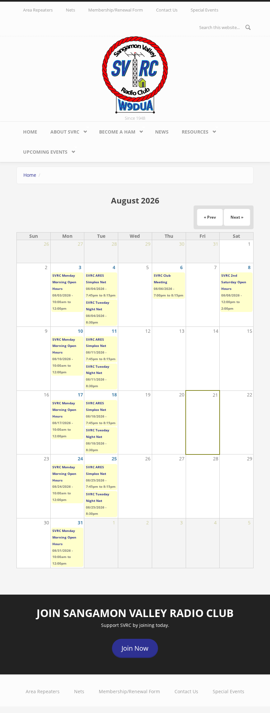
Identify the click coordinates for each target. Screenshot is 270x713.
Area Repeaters (38, 10)
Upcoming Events (42, 150)
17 (80, 394)
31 (80, 522)
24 (80, 458)
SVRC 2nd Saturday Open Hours (233, 282)
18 (114, 394)
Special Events (204, 10)
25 (114, 458)
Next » (236, 217)
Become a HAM (114, 130)
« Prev (210, 217)
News (162, 132)
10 (80, 331)
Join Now (135, 648)
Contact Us (166, 10)
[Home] (135, 74)
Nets (70, 10)
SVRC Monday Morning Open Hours (64, 282)
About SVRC (61, 130)
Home (30, 132)
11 (114, 331)
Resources (191, 130)
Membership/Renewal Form (115, 10)
